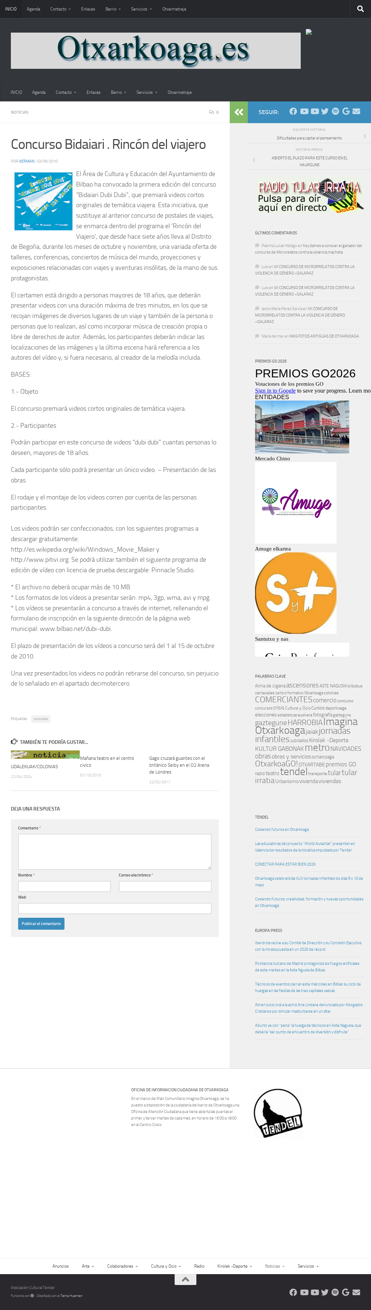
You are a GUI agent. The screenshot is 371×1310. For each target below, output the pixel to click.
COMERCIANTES (283, 699)
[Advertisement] (311, 1188)
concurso (345, 700)
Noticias (20, 112)
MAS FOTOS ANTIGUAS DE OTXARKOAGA (324, 336)
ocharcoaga (323, 756)
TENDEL (261, 817)
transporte (317, 773)
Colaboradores (120, 1266)
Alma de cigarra (270, 686)
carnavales (265, 692)
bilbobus (355, 686)
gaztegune (271, 723)
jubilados (299, 740)
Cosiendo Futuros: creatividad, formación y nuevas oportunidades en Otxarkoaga (309, 902)
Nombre (26, 875)
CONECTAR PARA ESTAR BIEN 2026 (285, 864)
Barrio (110, 9)
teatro (272, 773)
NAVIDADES (345, 748)
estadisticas (287, 715)
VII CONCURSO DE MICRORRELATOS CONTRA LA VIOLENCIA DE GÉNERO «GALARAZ (300, 315)
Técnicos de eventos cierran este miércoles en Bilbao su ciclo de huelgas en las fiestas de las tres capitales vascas (308, 987)
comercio (325, 700)
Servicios (139, 9)
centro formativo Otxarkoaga (299, 693)
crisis (278, 707)
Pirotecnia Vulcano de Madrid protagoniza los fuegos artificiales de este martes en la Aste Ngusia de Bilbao (307, 966)
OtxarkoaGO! (276, 764)
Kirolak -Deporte (329, 740)
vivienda (308, 781)
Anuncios (61, 1266)
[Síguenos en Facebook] (293, 111)
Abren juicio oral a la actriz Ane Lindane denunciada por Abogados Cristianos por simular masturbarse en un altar (309, 1008)
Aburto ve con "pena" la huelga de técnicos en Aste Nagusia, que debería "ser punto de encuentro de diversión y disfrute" (308, 1028)
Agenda (33, 9)
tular (334, 773)
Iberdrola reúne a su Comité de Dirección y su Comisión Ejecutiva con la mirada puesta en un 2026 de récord (308, 946)
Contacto (58, 9)
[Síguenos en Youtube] (304, 111)
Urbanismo (287, 781)
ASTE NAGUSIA (333, 686)
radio (260, 773)
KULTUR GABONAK (279, 748)
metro (317, 747)
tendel (294, 771)
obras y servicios (291, 756)
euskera (305, 714)
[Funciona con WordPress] (32, 1296)
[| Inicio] (156, 51)
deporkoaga (335, 708)
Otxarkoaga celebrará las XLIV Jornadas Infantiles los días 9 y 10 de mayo (309, 881)
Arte (85, 1266)
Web (22, 897)
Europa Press (268, 930)
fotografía (322, 714)
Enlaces (88, 9)
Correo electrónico (136, 875)
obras (263, 756)
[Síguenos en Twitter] (325, 111)
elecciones (266, 715)
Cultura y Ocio (297, 708)
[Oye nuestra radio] (335, 111)
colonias (331, 692)
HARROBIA (305, 722)
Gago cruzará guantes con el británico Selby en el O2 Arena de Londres (179, 765)
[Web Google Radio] (346, 111)
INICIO (11, 9)
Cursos (318, 708)
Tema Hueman (71, 1296)
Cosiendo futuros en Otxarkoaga (282, 829)
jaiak (312, 732)
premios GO (341, 764)
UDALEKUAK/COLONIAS (34, 766)
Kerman (26, 161)
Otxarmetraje (174, 9)
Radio (199, 1266)
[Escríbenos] (356, 111)
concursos (41, 719)
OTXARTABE (312, 765)
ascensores (302, 685)
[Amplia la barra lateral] (239, 112)
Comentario (29, 828)
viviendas (329, 781)
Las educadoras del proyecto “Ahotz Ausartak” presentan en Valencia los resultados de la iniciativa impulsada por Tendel (305, 847)
